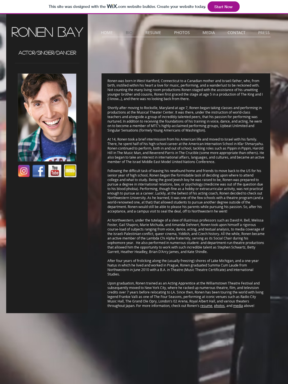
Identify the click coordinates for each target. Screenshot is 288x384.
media (238, 305)
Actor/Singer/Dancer (47, 52)
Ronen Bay (47, 31)
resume (206, 305)
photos (219, 305)
